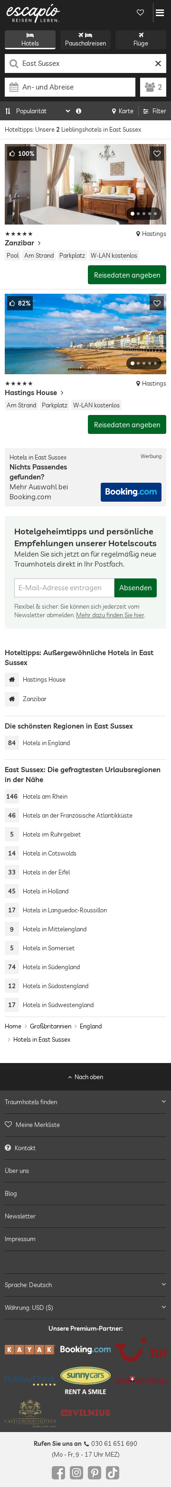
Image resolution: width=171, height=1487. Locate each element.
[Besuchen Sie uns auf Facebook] (58, 1472)
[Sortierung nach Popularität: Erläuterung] (78, 110)
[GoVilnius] (85, 1413)
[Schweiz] (140, 1380)
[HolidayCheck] (30, 1380)
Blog (11, 1193)
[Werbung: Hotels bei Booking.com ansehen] (131, 492)
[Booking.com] (85, 1349)
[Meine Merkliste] (140, 12)
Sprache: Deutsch (28, 1285)
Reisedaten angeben (127, 274)
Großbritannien (50, 1026)
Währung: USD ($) (29, 1307)
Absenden (135, 587)
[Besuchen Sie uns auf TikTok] (112, 1472)
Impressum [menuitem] (20, 1239)
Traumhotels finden (31, 1102)
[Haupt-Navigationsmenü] (159, 12)
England (91, 1026)
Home (13, 1026)
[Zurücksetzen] (158, 63)
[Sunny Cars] (85, 1380)
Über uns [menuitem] (17, 1170)
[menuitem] (85, 1124)
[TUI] (140, 1349)
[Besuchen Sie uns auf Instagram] (76, 1472)
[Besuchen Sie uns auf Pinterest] (94, 1472)
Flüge (140, 43)
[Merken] (157, 153)
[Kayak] (30, 1349)
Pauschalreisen (85, 43)
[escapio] (33, 13)
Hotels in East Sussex (41, 1040)
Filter (159, 111)
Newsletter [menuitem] (20, 1216)
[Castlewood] (30, 1413)
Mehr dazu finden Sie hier (110, 615)
